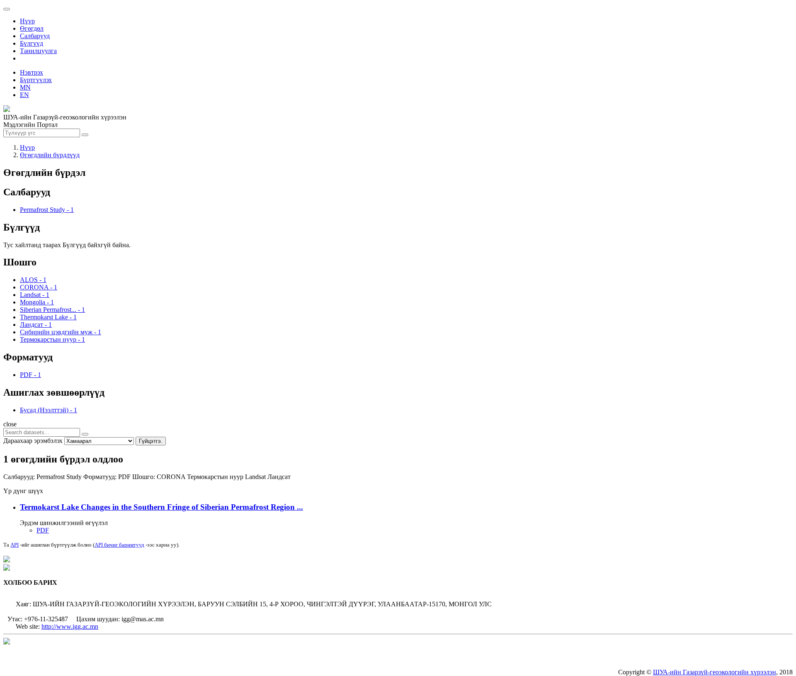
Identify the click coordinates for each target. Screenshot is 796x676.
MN (25, 87)
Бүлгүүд (31, 43)
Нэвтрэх (31, 72)
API (14, 545)
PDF (42, 530)
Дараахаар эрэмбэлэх (33, 440)
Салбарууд (35, 35)
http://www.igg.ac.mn (69, 626)
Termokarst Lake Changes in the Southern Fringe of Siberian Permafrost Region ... (161, 507)
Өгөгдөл (32, 28)
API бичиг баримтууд (119, 545)
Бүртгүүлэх (36, 79)
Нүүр (27, 20)
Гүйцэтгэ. (151, 441)
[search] (85, 434)
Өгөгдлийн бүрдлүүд (50, 154)
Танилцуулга (38, 50)
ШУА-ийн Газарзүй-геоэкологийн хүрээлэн (714, 672)
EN (24, 94)
